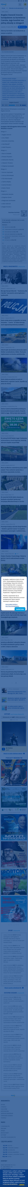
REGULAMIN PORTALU (12, 604)
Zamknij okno (20, 609)
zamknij (21, 1184)
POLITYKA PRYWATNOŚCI (12, 606)
